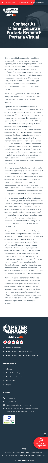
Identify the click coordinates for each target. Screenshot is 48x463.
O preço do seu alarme (41, 446)
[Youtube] (13, 342)
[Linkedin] (17, 342)
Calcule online (40, 444)
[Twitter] (21, 342)
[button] (43, 11)
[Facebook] (5, 342)
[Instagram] (9, 342)
